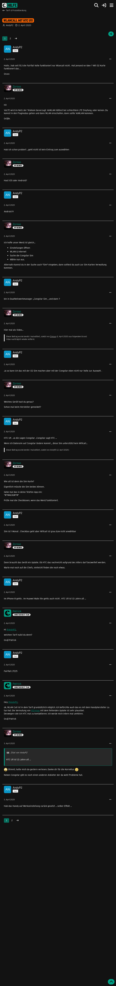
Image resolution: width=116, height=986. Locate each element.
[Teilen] (111, 33)
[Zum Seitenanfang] (111, 981)
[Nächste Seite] (16, 38)
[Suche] (96, 5)
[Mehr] (110, 59)
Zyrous (53, 336)
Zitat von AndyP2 (19, 752)
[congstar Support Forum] (10, 5)
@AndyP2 (11, 629)
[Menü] (111, 5)
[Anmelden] (104, 5)
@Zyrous (35, 710)
